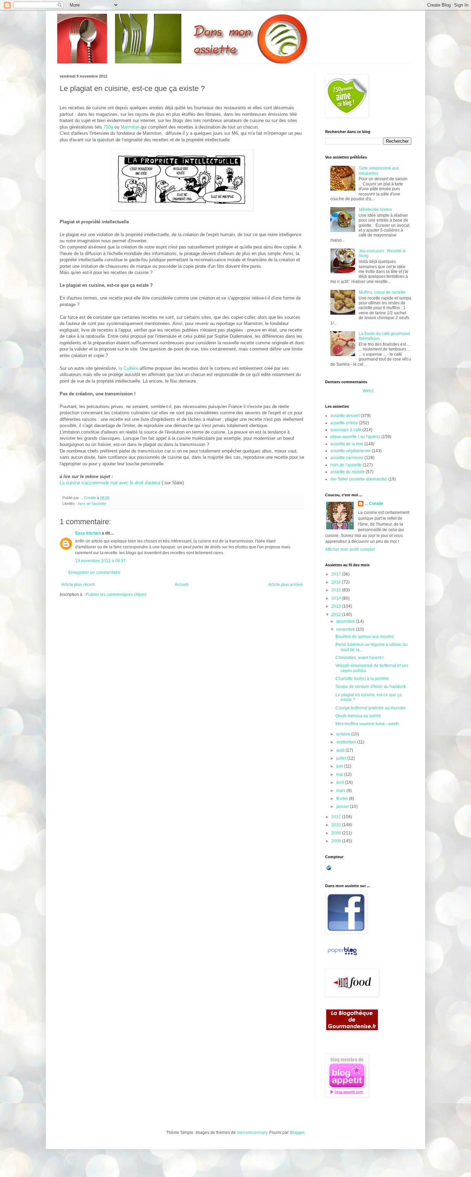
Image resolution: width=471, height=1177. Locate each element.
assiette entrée (344, 422)
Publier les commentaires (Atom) (116, 594)
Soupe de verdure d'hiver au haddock (370, 686)
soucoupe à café (345, 429)
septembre (346, 742)
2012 (336, 614)
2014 (336, 598)
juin (340, 766)
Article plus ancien (285, 584)
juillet (341, 758)
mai (340, 774)
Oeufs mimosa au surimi (358, 715)
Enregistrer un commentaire (94, 572)
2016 (336, 582)
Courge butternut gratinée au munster (370, 708)
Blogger (297, 1132)
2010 (336, 824)
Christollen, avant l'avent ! (359, 657)
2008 (336, 841)
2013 (336, 606)
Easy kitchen (88, 533)
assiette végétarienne (350, 450)
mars (341, 790)
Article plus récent (78, 584)
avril (340, 782)
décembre (346, 621)
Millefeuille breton (375, 209)
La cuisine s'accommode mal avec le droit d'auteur (110, 482)
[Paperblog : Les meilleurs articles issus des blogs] (342, 955)
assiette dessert (345, 415)
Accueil (182, 584)
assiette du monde (347, 471)
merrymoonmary (252, 1132)
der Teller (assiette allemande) (358, 479)
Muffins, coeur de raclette (382, 292)
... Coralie (374, 503)
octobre (343, 734)
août (340, 750)
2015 (336, 590)
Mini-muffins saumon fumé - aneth (367, 723)
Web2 (368, 390)
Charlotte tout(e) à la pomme (362, 678)
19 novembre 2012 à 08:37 (100, 560)
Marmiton (130, 127)
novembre (346, 629)
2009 (336, 833)
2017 (336, 574)
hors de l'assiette (92, 503)
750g (107, 127)
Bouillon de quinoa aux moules (364, 636)
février (342, 798)
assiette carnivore (346, 457)
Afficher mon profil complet (350, 549)
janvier (343, 806)
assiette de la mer (346, 444)
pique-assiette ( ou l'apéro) (355, 436)
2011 (336, 816)
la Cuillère (127, 368)
